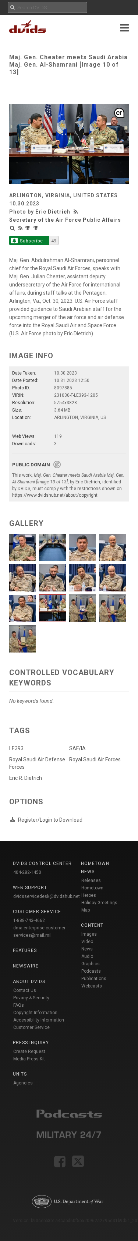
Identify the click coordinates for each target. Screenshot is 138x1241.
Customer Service (31, 1027)
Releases (91, 880)
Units (20, 1074)
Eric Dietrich (52, 212)
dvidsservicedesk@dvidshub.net (46, 896)
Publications (93, 978)
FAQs (18, 1005)
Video (87, 941)
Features (25, 950)
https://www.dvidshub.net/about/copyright (55, 495)
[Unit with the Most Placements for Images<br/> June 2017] (28, 228)
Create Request (29, 1051)
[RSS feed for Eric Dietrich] (76, 212)
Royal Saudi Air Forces (95, 759)
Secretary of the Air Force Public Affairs (65, 220)
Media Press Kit (29, 1058)
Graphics (90, 963)
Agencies (23, 1083)
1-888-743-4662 (29, 920)
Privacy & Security (31, 997)
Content (92, 925)
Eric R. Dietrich (25, 778)
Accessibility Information (38, 1020)
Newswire (26, 966)
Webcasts (91, 986)
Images (89, 934)
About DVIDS (29, 981)
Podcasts (91, 971)
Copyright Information (35, 1012)
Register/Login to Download (50, 820)
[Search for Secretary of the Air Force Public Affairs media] (12, 228)
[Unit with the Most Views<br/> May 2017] (36, 228)
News (87, 949)
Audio (87, 956)
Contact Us (24, 990)
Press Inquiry (31, 1042)
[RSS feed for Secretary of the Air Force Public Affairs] (20, 228)
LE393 (16, 748)
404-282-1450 (27, 872)
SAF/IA (77, 748)
